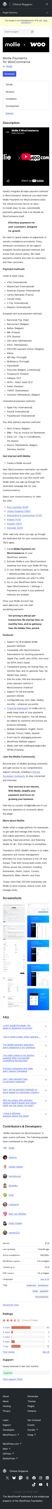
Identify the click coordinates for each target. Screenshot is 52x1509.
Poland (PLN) (14, 519)
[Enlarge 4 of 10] (21, 980)
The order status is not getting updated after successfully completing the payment (18, 1058)
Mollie (9, 66)
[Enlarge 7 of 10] (45, 919)
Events (31, 1425)
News (6, 1401)
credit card (31, 1285)
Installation (11, 98)
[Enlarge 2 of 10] (21, 928)
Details (9, 84)
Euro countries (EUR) (17, 507)
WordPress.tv (11, 1434)
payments (44, 1291)
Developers (8, 1429)
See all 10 (44, 1279)
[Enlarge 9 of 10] (45, 967)
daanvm (13, 1157)
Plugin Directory (10, 12)
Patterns (31, 1411)
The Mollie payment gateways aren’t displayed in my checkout (19, 1046)
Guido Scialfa (15, 1223)
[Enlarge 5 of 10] (21, 998)
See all (46, 1351)
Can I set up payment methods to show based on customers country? (21, 1091)
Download (9, 74)
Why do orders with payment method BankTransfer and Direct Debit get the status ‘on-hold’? (19, 1103)
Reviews (10, 91)
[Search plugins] (32, 31)
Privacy (6, 1411)
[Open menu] (47, 4)
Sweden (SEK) (14, 523)
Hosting (7, 1406)
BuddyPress (10, 1458)
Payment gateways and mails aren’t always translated (18, 1069)
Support (10, 113)
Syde (11, 1195)
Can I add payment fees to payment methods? (15, 1080)
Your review (9, 1351)
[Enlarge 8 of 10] (45, 943)
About (6, 1396)
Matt (7, 1448)
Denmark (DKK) (15, 527)
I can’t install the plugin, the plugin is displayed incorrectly (17, 1026)
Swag (31, 1434)
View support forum (13, 1379)
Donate (32, 1429)
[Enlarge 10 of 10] (45, 992)
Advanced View (11, 1304)
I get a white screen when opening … (21, 1037)
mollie (35, 1291)
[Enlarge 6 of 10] (45, 906)
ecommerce (43, 1285)
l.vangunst (14, 1204)
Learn (5, 1420)
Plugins (31, 1406)
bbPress (8, 1453)
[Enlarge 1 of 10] (21, 906)
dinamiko (13, 1185)
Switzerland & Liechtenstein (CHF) (24, 515)
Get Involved (34, 1420)
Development (12, 106)
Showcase (32, 1396)
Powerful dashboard (17, 708)
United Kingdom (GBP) (19, 511)
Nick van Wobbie (17, 1213)
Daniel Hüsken (16, 1166)
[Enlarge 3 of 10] (21, 945)
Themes (31, 1401)
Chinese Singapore (18, 1471)
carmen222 (14, 1232)
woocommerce (41, 1297)
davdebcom (15, 1176)
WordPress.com (12, 1443)
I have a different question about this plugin (16, 1114)
